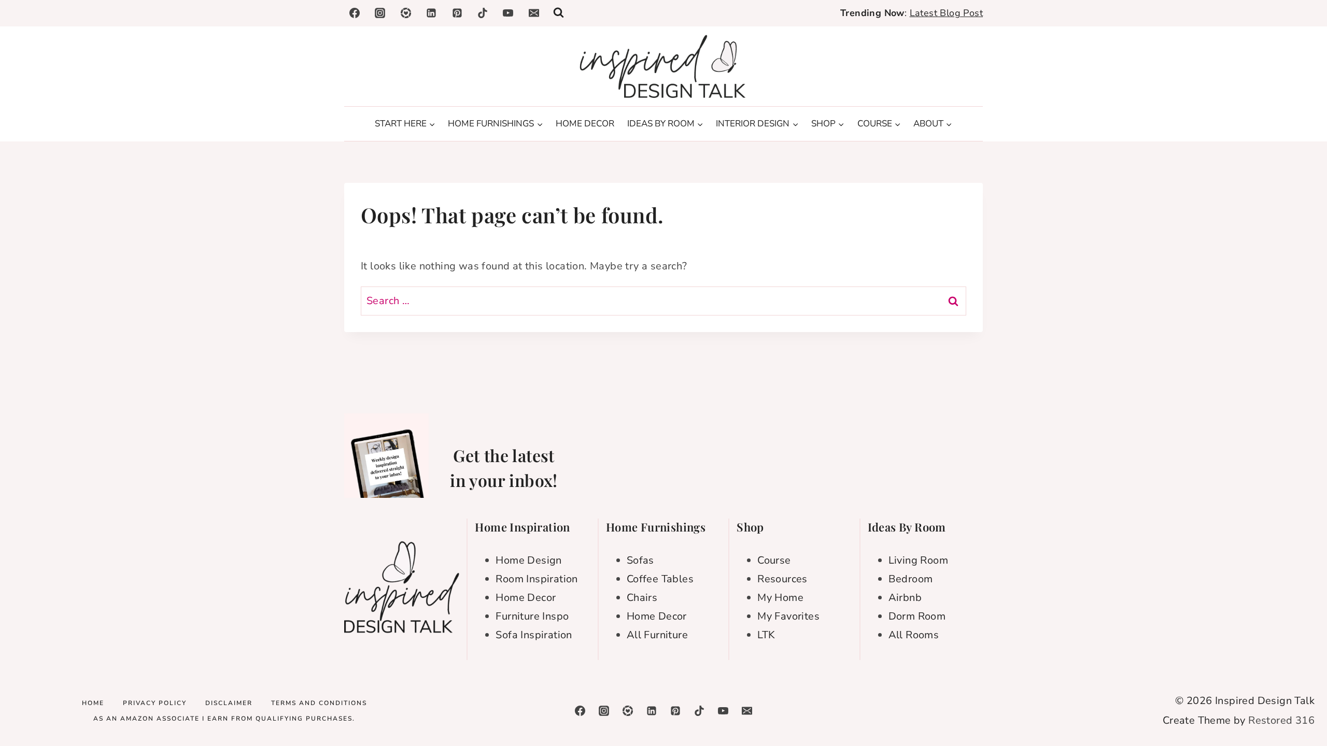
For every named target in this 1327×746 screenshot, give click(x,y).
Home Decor (526, 598)
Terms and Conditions (319, 703)
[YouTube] (508, 13)
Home (93, 703)
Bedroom (910, 579)
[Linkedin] (431, 13)
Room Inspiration (536, 579)
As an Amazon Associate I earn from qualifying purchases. (224, 718)
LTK (766, 635)
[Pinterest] (457, 13)
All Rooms (913, 635)
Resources (782, 579)
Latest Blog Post (946, 13)
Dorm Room (917, 616)
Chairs (642, 598)
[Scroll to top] (1301, 704)
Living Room (918, 560)
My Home (780, 598)
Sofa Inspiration (534, 635)
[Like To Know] (406, 13)
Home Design (528, 560)
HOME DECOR (585, 124)
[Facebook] (354, 13)
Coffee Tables (660, 579)
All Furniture (657, 635)
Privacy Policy (155, 703)
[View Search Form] (558, 13)
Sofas (640, 560)
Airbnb (905, 598)
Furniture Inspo (532, 616)
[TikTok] (482, 13)
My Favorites (788, 616)
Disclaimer (228, 703)
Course (773, 560)
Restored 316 (1281, 720)
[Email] (534, 13)
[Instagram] (380, 13)
